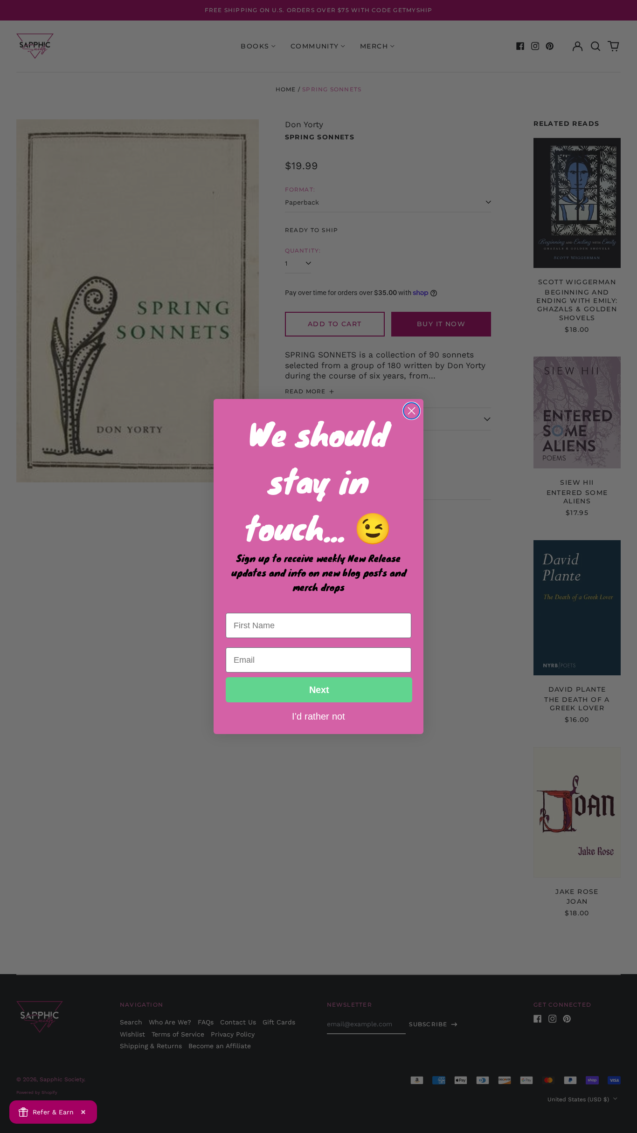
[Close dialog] (411, 411)
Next (319, 690)
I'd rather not (318, 716)
